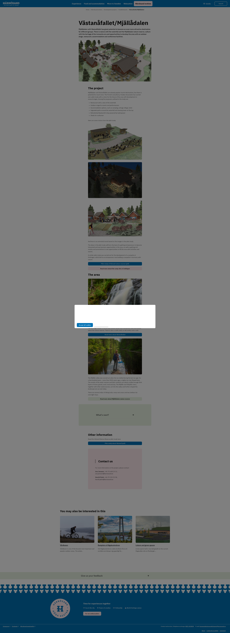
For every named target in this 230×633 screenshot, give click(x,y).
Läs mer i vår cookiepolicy (85, 319)
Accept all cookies (85, 325)
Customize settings (102, 325)
